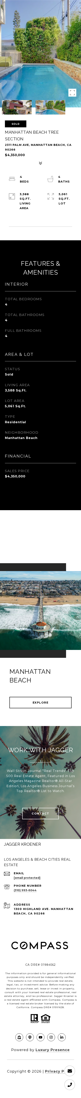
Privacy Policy (59, 1071)
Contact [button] (40, 813)
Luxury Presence (53, 1050)
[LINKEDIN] (62, 1037)
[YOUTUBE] (40, 1037)
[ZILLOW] (19, 1037)
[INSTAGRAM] (51, 1037)
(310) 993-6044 (25, 890)
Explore (41, 702)
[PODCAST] (30, 1037)
